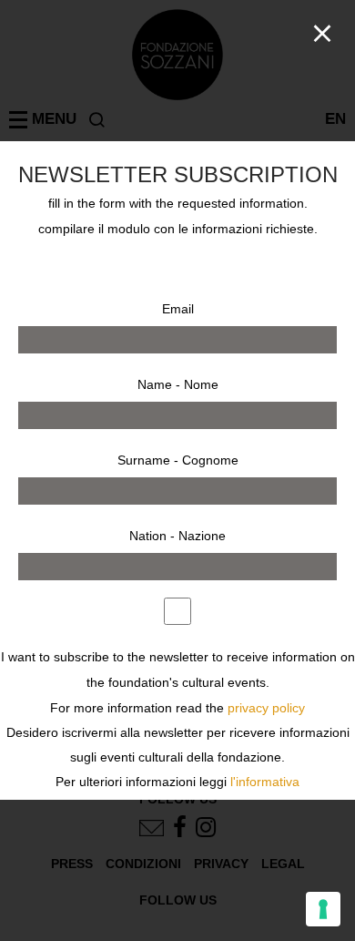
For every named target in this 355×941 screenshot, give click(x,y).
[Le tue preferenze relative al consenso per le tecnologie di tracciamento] (323, 909)
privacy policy (266, 708)
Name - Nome (177, 384)
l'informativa (264, 782)
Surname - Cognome (177, 460)
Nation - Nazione (177, 535)
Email (178, 309)
